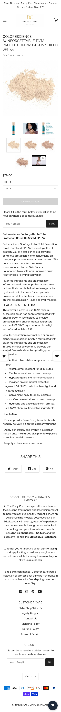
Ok (50, 662)
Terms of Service (30, 634)
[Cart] (56, 20)
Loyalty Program (30, 613)
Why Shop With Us (30, 608)
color (7, 182)
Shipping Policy (30, 623)
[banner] (30, 19)
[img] (21, 591)
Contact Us (30, 618)
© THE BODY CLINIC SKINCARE (30, 704)
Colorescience (13, 55)
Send (52, 223)
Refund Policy (30, 628)
